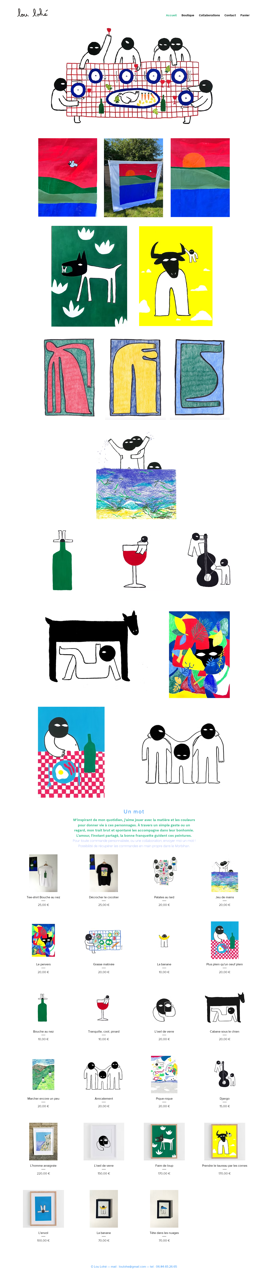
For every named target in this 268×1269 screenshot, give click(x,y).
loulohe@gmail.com (132, 1266)
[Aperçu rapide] (43, 873)
